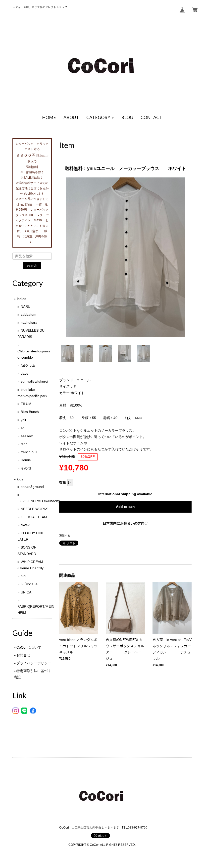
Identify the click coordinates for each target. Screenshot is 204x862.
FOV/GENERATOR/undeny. (39, 501)
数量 (62, 482)
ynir (23, 420)
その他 (26, 468)
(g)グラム (28, 365)
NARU (25, 306)
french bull (29, 452)
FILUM (26, 404)
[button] (100, 117)
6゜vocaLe (29, 584)
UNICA (26, 592)
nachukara (29, 322)
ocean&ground (32, 487)
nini (23, 576)
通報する (64, 535)
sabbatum (28, 314)
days (24, 373)
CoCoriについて (28, 647)
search (32, 265)
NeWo (25, 525)
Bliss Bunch (30, 412)
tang (24, 444)
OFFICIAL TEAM (34, 517)
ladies (21, 299)
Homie (26, 460)
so (22, 428)
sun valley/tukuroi (34, 381)
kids (20, 479)
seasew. (27, 436)
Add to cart (125, 507)
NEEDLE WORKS (34, 509)
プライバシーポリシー (33, 663)
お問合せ (23, 655)
